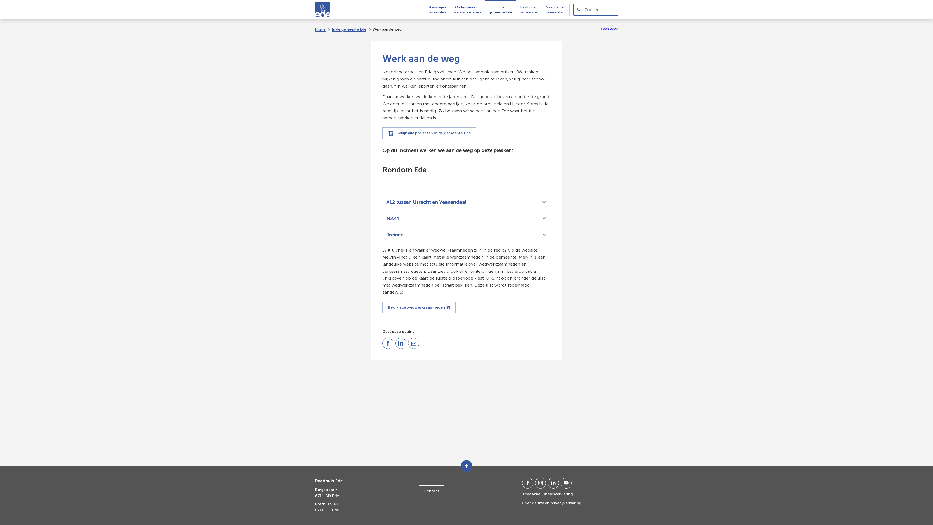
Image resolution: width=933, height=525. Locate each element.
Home (320, 29)
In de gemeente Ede (349, 29)
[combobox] (595, 10)
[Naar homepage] (322, 9)
